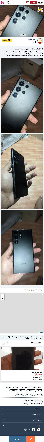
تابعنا (21, 425)
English (26, 430)
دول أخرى (22, 420)
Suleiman (31, 39)
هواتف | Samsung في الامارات (32, 404)
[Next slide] (3, 343)
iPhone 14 (38, 394)
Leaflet (40, 332)
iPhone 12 (31, 391)
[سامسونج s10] (22, 358)
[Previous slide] (7, 343)
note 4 (39, 391)
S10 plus (9, 387)
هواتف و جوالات (28, 400)
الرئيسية (39, 400)
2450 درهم (6, 40)
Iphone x (18, 387)
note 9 (22, 391)
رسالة (17, 439)
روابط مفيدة (22, 414)
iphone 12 (27, 387)
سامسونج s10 (37, 372)
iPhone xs (19, 394)
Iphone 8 (29, 394)
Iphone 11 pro (37, 387)
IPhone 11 (14, 391)
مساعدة (22, 409)
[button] (2, 295)
